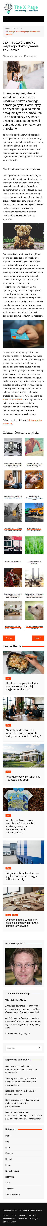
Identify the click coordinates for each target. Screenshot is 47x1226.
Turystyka (9, 1189)
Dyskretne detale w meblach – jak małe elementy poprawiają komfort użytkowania (22, 922)
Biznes (8, 1136)
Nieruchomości (12, 1171)
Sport (7, 1183)
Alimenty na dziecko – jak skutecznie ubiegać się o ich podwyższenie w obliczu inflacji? (23, 733)
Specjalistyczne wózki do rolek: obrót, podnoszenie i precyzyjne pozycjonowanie (22, 1103)
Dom (15, 915)
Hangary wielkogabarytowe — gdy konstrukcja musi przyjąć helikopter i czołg (22, 876)
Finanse (9, 1153)
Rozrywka (9, 1177)
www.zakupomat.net (12, 399)
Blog (28, 56)
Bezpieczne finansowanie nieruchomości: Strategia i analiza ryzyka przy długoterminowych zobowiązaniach (20, 826)
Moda (7, 1165)
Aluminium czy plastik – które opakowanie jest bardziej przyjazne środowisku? (22, 686)
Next (37, 638)
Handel (34, 56)
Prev (10, 638)
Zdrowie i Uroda (12, 1194)
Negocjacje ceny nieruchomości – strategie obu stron (20, 1092)
